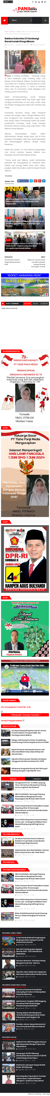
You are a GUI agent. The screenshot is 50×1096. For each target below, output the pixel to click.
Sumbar (18, 32)
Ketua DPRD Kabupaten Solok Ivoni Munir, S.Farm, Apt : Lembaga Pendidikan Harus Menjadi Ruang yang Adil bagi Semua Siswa (31, 823)
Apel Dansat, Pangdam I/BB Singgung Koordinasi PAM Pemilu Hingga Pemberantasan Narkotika (31, 1003)
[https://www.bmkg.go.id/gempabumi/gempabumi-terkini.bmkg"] (2, 712)
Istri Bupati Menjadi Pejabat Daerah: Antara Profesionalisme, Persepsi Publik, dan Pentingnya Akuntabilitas (29, 732)
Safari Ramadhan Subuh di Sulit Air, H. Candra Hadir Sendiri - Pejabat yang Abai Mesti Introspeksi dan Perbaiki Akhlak (24, 245)
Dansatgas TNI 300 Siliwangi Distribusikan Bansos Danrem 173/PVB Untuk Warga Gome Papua (31, 1055)
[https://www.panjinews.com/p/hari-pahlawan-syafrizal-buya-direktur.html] (25, 656)
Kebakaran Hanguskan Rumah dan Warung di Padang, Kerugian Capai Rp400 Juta (29, 769)
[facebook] (33, 2)
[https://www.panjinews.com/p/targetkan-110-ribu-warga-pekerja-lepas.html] (25, 592)
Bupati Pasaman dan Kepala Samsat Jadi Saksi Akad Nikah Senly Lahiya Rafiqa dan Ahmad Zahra (28, 751)
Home (7, 32)
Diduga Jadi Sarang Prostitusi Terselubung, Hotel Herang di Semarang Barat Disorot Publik (30, 741)
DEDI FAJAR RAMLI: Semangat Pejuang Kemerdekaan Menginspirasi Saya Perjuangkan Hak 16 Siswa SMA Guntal (30, 796)
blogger (27, 304)
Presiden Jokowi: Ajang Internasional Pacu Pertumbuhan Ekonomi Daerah (30, 1025)
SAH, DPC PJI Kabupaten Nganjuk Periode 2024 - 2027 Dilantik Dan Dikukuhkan (29, 951)
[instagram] (42, 2)
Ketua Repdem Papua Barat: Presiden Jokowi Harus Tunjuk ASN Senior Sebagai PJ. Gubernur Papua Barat (31, 1078)
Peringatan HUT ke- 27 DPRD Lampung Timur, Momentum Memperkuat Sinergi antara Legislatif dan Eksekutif (30, 785)
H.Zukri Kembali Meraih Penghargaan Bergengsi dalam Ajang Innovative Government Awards (30, 939)
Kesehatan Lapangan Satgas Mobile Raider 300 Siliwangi (30, 1066)
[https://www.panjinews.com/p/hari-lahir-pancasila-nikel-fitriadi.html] (25, 516)
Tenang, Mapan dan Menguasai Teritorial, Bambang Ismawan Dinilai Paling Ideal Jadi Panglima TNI (30, 1015)
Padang (12, 32)
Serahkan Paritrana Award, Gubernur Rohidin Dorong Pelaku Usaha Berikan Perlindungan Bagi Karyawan (30, 840)
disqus (35, 304)
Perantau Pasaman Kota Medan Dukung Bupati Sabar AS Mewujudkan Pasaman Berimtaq (31, 991)
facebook (44, 304)
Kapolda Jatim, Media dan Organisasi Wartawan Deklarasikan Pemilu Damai (31, 973)
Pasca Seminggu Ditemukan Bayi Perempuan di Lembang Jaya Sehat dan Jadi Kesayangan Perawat (24, 223)
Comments (37, 779)
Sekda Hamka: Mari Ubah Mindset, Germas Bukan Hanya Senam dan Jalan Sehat (32, 851)
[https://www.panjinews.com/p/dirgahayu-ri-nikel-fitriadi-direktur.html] (25, 422)
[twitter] (36, 2)
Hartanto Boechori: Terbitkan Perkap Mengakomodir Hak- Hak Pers (30, 961)
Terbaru (13, 779)
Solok (8, 240)
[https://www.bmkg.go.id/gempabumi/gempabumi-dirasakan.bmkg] (23, 720)
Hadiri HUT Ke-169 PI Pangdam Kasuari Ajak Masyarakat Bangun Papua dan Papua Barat (31, 1044)
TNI (23, 32)
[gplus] (45, 2)
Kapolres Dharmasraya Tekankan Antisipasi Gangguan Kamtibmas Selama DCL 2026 (29, 760)
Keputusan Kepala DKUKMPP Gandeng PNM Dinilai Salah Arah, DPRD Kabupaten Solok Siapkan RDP (23, 201)
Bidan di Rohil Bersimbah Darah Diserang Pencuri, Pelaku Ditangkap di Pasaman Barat (31, 915)
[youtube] (39, 2)
